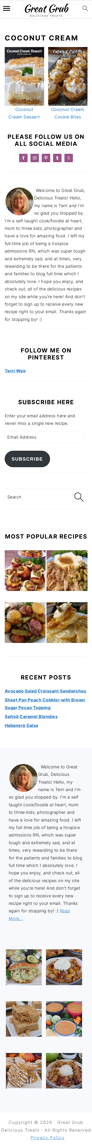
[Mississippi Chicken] (67, 571)
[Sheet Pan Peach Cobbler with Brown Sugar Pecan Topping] (64, 967)
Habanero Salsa (21, 725)
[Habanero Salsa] (64, 1019)
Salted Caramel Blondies (31, 716)
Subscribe (27, 459)
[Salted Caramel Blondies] (24, 1019)
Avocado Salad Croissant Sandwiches (45, 691)
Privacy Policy (48, 1137)
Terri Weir (15, 370)
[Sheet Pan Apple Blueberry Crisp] (64, 1071)
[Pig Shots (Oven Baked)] (25, 571)
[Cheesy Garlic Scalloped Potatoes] (67, 623)
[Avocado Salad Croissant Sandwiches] (24, 967)
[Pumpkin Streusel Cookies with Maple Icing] (24, 1071)
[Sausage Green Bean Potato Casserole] (25, 623)
